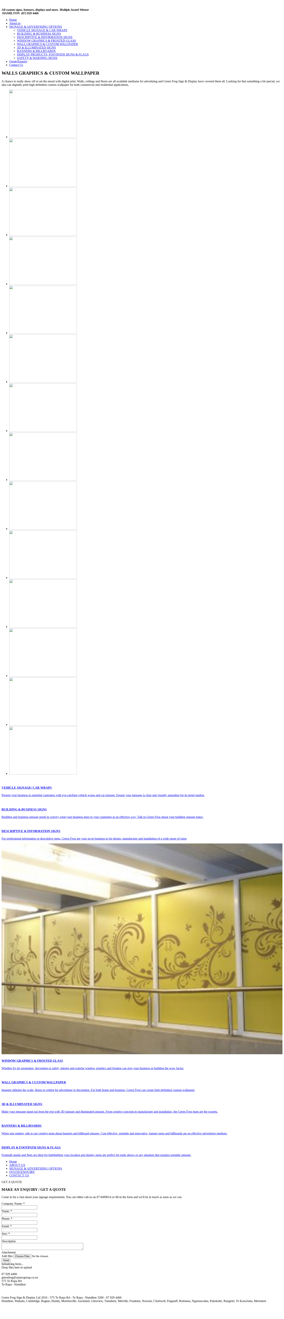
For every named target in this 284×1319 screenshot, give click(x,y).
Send (6, 1260)
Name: (7, 1211)
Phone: (7, 1218)
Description (9, 1241)
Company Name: (13, 1203)
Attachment (9, 1252)
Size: (6, 1233)
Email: (7, 1226)
